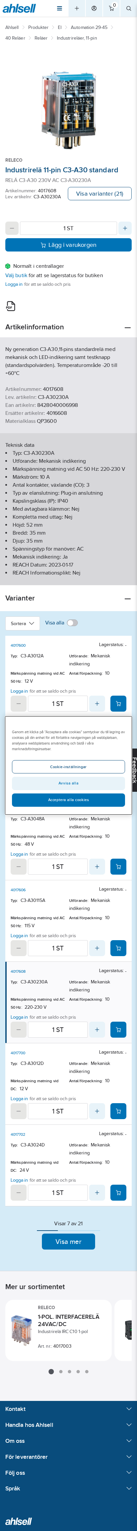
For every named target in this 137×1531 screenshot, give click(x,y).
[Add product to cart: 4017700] (118, 1111)
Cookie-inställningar (68, 767)
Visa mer (68, 1241)
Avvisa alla (68, 783)
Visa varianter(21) (99, 193)
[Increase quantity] (125, 228)
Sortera (18, 623)
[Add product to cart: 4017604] (118, 867)
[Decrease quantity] (12, 228)
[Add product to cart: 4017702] (118, 1193)
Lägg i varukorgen (73, 245)
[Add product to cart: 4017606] (118, 948)
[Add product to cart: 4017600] (118, 704)
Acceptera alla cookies (68, 800)
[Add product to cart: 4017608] (118, 1030)
